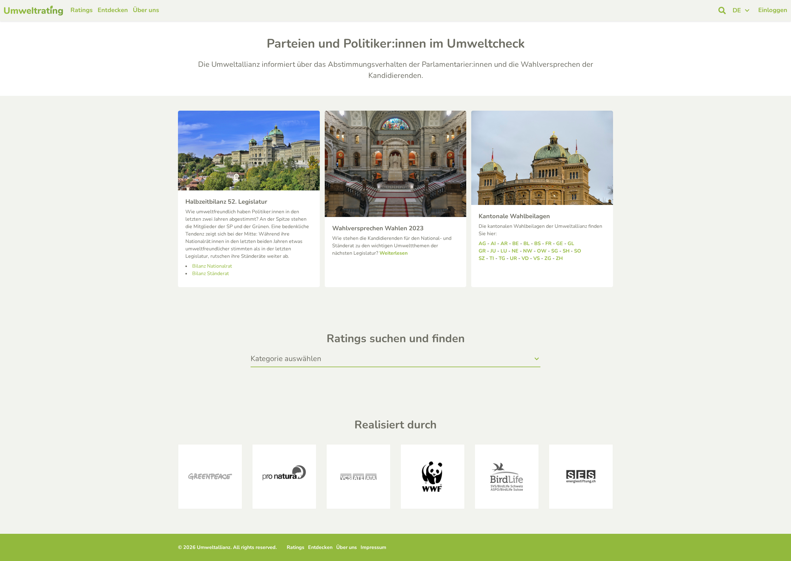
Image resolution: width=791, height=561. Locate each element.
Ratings (81, 10)
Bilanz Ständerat (210, 273)
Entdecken (113, 10)
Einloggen (772, 10)
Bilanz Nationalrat (212, 266)
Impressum (373, 547)
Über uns (146, 10)
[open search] (722, 10)
